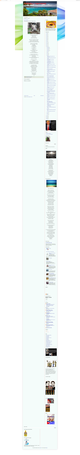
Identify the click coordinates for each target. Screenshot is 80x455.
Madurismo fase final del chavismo (50, 75)
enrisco (47, 307)
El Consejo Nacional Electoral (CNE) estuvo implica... (51, 58)
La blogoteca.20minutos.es (49, 342)
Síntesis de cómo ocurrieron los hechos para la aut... (51, 74)
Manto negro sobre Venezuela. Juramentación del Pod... (51, 81)
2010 (47, 117)
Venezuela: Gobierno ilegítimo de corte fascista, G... (51, 56)
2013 (47, 46)
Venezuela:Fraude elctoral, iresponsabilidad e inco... (51, 85)
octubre (48, 49)
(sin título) (50, 248)
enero (47, 114)
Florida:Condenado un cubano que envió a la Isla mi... (51, 66)
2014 (47, 45)
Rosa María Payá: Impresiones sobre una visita (51, 97)
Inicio (34, 95)
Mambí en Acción (48, 315)
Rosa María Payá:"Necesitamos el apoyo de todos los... (51, 96)
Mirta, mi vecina (50, 269)
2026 (47, 33)
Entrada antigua (42, 95)
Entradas (47, 330)
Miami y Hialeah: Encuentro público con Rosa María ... (51, 99)
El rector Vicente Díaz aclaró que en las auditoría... (51, 77)
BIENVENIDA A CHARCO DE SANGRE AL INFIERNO (50, 313)
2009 (47, 118)
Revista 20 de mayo (48, 346)
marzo (47, 112)
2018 (47, 41)
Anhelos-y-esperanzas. (48, 133)
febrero (47, 113)
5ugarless (40, 447)
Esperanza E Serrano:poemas (28, 77)
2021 (47, 38)
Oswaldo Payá (47, 319)
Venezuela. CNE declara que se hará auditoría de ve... (51, 84)
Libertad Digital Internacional (49, 344)
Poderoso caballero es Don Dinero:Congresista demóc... (50, 101)
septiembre (48, 50)
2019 (47, 40)
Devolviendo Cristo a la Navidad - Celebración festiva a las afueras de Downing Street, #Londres (50, 317)
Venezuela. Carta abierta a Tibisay (50, 76)
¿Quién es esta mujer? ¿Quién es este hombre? (52, 253)
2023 (47, 36)
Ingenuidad (48, 108)
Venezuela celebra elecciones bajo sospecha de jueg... (51, 94)
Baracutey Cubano (48, 303)
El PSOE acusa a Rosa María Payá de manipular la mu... (50, 104)
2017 (47, 42)
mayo (47, 54)
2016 (47, 43)
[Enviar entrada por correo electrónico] (33, 76)
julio (47, 52)
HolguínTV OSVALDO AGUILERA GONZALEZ (49, 322)
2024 (47, 35)
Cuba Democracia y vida (48, 337)
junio (47, 53)
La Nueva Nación (48, 343)
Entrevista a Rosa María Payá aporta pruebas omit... (51, 110)
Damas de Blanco (48, 340)
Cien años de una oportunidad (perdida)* (50, 308)
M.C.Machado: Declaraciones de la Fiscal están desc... (51, 70)
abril (47, 55)
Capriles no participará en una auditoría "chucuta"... (51, 71)
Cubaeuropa (47, 339)
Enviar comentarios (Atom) (29, 96)
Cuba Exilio (47, 338)
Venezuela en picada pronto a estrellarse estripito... (51, 64)
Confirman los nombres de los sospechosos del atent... (51, 82)
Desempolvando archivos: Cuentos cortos (51, 111)
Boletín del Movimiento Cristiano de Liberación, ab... (50, 62)
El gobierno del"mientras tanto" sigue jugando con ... (50, 79)
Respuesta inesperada (48, 261)
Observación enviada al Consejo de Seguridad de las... (50, 61)
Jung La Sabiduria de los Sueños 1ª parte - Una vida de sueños (50, 325)
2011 (47, 116)
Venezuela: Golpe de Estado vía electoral (51, 90)
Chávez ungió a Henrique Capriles (50, 88)
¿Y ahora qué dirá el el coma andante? (51, 265)
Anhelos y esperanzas (35, 3)
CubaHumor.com (48, 312)
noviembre (48, 48)
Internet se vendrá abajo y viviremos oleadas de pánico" (52, 273)
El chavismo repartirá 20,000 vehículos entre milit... (51, 107)
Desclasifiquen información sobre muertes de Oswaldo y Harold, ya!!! (50, 320)
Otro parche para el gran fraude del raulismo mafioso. (51, 103)
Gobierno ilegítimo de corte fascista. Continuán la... (50, 59)
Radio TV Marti (47, 345)
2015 (47, 44)
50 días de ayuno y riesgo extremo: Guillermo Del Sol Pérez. (49, 311)
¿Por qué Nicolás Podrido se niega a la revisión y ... (50, 87)
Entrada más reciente (26, 95)
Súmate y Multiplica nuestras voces (52, 277)
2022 (47, 37)
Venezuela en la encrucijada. (49, 89)
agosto (47, 51)
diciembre (48, 47)
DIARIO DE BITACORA (49, 327)
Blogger (46, 447)
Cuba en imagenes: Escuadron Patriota (50, 251)
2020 (47, 39)
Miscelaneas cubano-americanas (49, 134)
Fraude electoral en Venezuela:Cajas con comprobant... (51, 91)
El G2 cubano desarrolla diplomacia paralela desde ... (51, 67)
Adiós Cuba (48, 100)
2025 (47, 34)
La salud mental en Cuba (49, 242)
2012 (47, 115)
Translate (29, 18)
